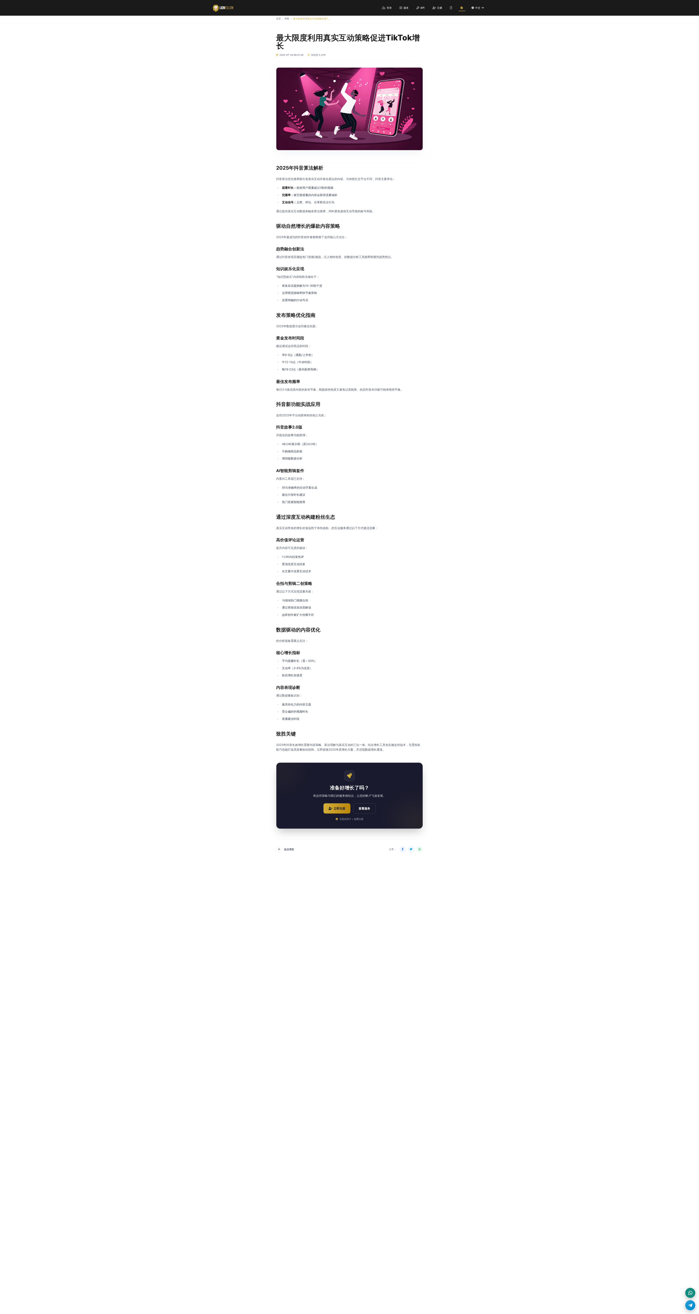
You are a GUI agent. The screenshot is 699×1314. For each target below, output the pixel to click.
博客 (287, 18)
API (422, 7)
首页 (278, 18)
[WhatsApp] (690, 1293)
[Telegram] (690, 1305)
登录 (389, 7)
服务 (406, 7)
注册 (439, 7)
